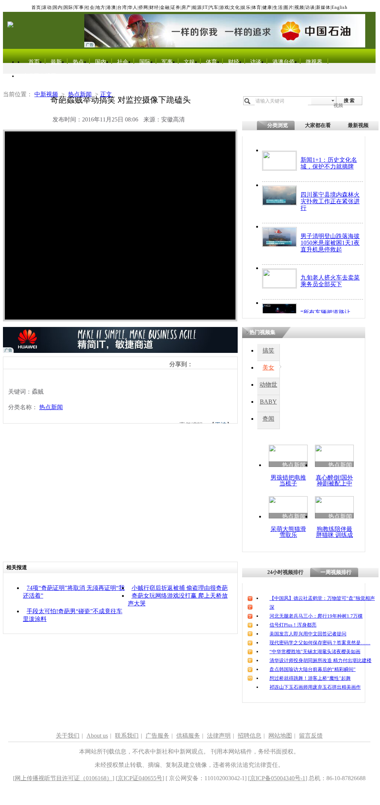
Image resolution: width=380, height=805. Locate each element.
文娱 (189, 62)
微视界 (314, 62)
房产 (186, 7)
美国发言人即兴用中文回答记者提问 (307, 634)
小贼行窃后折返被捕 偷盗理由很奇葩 (180, 588)
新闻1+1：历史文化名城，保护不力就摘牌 (329, 163)
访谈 (310, 7)
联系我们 (127, 735)
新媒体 (323, 7)
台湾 (122, 7)
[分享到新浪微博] (196, 364)
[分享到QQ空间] (204, 364)
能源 (197, 7)
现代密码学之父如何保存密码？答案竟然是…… (319, 642)
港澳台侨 (283, 62)
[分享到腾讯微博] (212, 364)
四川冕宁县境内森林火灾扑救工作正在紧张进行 (330, 201)
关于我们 (67, 735)
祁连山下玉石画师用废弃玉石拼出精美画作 (315, 687)
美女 (268, 367)
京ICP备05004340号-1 (277, 778)
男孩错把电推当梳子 (288, 480)
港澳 (111, 7)
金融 (165, 7)
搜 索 (349, 100)
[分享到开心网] (229, 364)
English (339, 7)
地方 (100, 7)
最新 (56, 62)
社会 (90, 7)
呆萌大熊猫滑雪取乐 (288, 532)
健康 (267, 7)
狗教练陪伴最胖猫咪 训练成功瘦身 (334, 535)
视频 (299, 7)
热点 (78, 62)
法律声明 (219, 735)
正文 (106, 94)
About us (97, 735)
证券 (175, 7)
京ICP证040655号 (140, 778)
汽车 (213, 7)
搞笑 (268, 350)
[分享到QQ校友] (220, 364)
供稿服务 (188, 735)
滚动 (47, 7)
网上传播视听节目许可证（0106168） (63, 778)
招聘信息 (249, 735)
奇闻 (268, 418)
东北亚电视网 (39, 76)
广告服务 (157, 735)
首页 (36, 7)
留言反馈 (311, 735)
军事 (79, 7)
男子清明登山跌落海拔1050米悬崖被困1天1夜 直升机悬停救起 (330, 243)
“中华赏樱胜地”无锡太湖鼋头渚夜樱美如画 (314, 651)
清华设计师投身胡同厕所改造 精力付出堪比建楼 (320, 660)
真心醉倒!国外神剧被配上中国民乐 (334, 483)
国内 (57, 7)
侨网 (143, 7)
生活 (278, 7)
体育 (256, 7)
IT (205, 7)
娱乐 (246, 7)
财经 (154, 7)
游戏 (224, 7)
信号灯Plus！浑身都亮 (292, 625)
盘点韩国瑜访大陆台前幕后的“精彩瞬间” (312, 669)
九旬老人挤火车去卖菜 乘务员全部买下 (330, 280)
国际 (68, 7)
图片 (289, 7)
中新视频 (46, 94)
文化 (235, 7)
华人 (133, 7)
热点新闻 (80, 94)
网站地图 (280, 735)
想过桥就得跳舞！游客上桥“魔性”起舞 (310, 678)
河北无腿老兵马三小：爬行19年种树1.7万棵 (316, 616)
